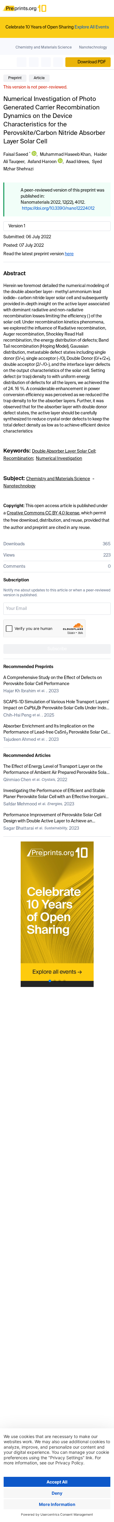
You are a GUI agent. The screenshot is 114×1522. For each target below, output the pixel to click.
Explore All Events (91, 27)
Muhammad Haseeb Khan (65, 154)
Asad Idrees (77, 162)
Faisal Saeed (15, 154)
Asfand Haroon (42, 162)
